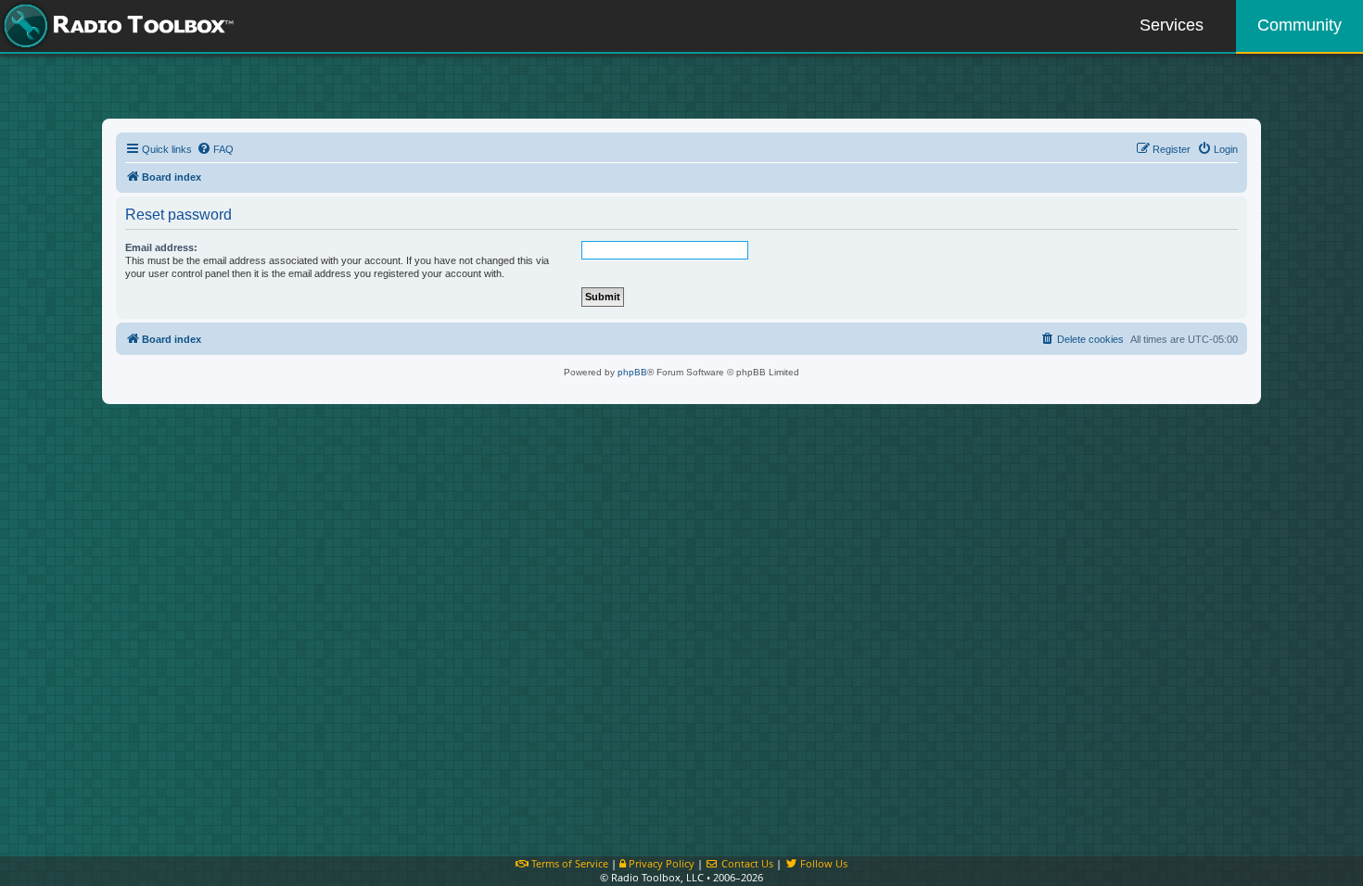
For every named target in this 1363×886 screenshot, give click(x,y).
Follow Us (822, 863)
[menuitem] (215, 149)
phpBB (632, 372)
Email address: (161, 247)
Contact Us (746, 863)
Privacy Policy (660, 863)
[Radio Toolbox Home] (116, 26)
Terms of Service (568, 863)
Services (1172, 25)
